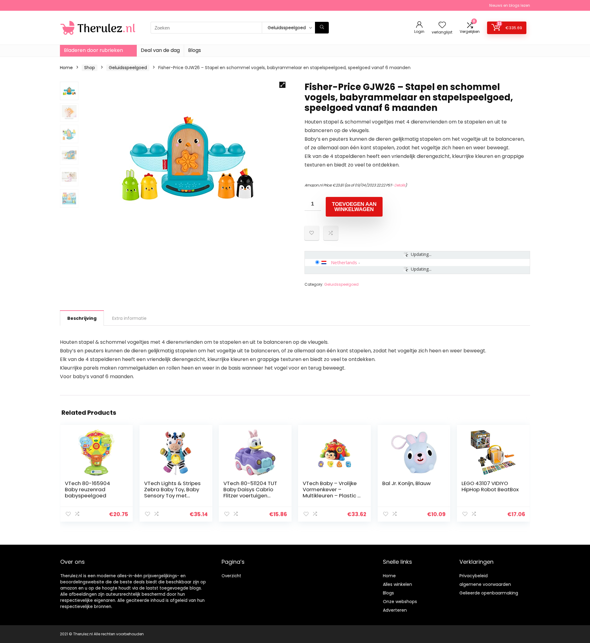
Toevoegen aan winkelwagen (354, 206)
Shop (89, 68)
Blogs (194, 50)
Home (66, 68)
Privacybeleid (473, 576)
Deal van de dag (160, 50)
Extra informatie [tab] (129, 318)
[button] (282, 85)
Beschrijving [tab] (81, 318)
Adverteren (395, 610)
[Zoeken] (322, 27)
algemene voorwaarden (485, 584)
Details (399, 185)
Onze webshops (400, 601)
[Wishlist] (442, 25)
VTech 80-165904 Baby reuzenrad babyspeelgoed (87, 489)
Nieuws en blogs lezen (509, 5)
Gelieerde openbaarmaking (488, 593)
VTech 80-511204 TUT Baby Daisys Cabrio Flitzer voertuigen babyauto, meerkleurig (252, 492)
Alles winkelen (397, 584)
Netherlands (344, 262)
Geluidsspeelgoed (128, 68)
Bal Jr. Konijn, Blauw (406, 483)
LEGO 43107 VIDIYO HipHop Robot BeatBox (490, 486)
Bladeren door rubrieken (93, 50)
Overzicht (231, 576)
